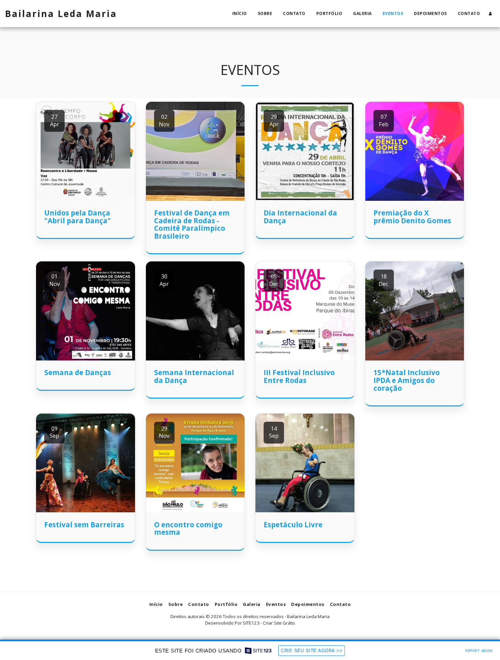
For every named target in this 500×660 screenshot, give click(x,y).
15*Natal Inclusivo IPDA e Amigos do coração (406, 380)
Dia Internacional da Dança (300, 216)
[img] (85, 151)
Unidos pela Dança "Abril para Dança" (77, 216)
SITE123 (251, 623)
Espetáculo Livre (293, 524)
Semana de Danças (77, 372)
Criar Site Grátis (279, 623)
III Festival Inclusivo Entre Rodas (299, 376)
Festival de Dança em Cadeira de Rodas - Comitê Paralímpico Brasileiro (192, 224)
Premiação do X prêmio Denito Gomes (412, 216)
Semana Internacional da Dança (194, 376)
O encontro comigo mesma (188, 528)
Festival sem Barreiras (84, 524)
